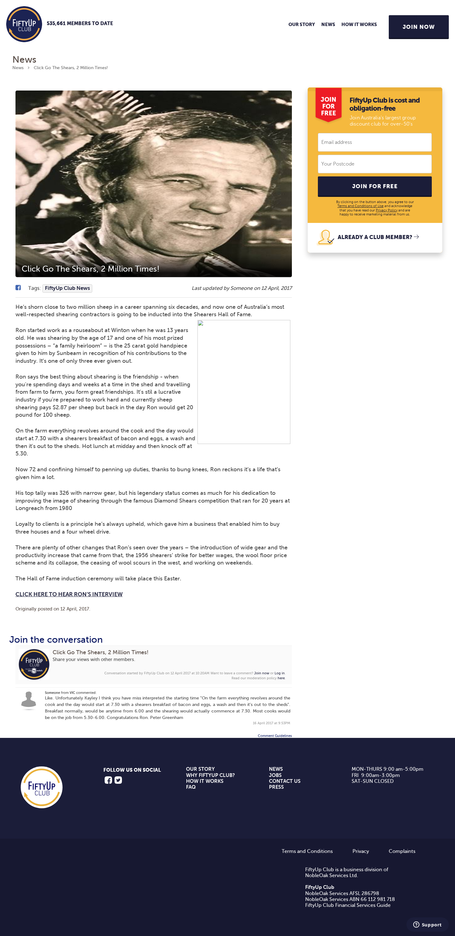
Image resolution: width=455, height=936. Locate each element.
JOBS (275, 775)
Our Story (301, 24)
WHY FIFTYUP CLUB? (210, 775)
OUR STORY (200, 769)
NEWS (276, 769)
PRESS (276, 787)
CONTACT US (285, 781)
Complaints (402, 851)
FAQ (191, 787)
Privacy (361, 851)
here (281, 678)
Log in (280, 673)
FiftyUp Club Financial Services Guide (348, 905)
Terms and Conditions (307, 851)
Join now (261, 673)
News (328, 24)
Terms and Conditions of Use (360, 206)
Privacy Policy (386, 210)
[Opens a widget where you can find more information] (427, 925)
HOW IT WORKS (204, 781)
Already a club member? (375, 237)
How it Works (359, 24)
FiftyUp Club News (67, 288)
